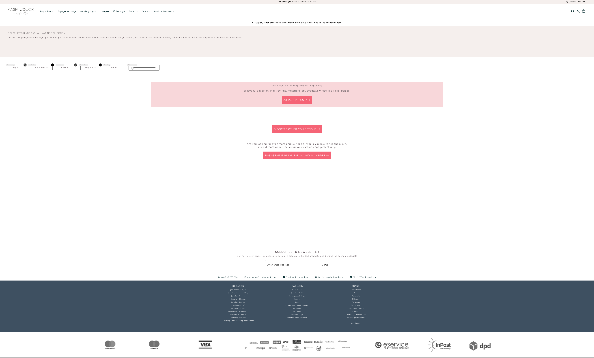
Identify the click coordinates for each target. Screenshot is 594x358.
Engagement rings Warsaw (297, 305)
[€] (132, 68)
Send (325, 264)
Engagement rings (67, 11)
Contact (146, 11)
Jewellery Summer (238, 318)
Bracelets (297, 311)
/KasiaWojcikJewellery (364, 277)
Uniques (105, 11)
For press (356, 302)
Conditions (355, 323)
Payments (356, 296)
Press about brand (356, 308)
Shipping (355, 299)
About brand (356, 290)
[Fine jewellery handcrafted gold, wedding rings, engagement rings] (21, 11)
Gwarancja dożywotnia (356, 314)
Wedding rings (87, 11)
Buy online (46, 11)
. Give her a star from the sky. (297, 2)
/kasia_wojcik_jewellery (330, 277)
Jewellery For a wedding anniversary (238, 321)
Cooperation (356, 305)
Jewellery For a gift (238, 290)
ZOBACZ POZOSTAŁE (297, 99)
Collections (297, 290)
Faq (355, 293)
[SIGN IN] (578, 11)
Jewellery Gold (297, 293)
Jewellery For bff (238, 305)
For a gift (120, 11)
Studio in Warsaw (163, 11)
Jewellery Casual (238, 296)
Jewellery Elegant (238, 299)
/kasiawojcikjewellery (296, 277)
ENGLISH (581, 2)
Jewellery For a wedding (238, 293)
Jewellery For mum (238, 308)
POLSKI (573, 2)
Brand (132, 11)
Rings (297, 302)
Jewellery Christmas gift (238, 311)
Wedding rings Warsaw (297, 318)
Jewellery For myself (238, 314)
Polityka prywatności (356, 318)
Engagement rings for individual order (295, 155)
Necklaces (297, 308)
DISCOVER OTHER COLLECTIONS (295, 129)
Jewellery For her (238, 302)
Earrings (297, 299)
